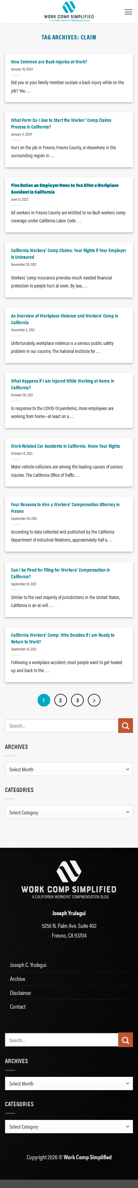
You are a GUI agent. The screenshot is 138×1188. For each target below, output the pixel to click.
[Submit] (125, 725)
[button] (128, 12)
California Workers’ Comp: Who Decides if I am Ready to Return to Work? (63, 638)
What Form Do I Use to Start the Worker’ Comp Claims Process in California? (61, 123)
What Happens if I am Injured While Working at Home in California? (62, 384)
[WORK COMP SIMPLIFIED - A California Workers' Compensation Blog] (69, 11)
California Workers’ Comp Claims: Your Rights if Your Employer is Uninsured (68, 253)
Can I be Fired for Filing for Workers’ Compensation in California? (60, 573)
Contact (17, 1006)
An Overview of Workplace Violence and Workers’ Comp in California (64, 319)
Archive (17, 978)
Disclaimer (20, 992)
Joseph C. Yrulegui (28, 964)
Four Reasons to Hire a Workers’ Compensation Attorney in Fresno (65, 507)
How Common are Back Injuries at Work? (49, 61)
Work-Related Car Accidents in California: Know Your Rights (65, 445)
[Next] (94, 700)
